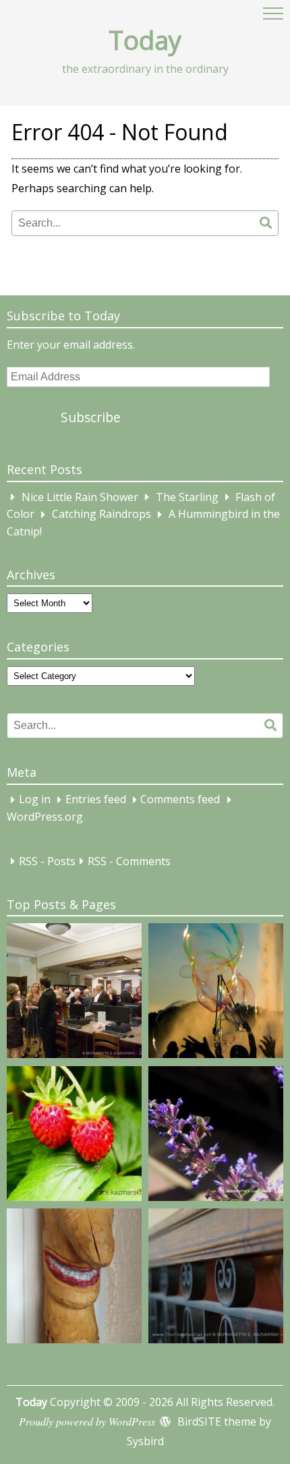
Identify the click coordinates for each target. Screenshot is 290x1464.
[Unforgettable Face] (74, 1278)
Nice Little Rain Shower (80, 497)
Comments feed (180, 799)
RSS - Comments (129, 861)
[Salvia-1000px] (215, 1136)
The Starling (187, 497)
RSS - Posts (47, 861)
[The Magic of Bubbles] (215, 993)
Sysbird (145, 1441)
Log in (35, 799)
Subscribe (91, 417)
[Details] (215, 1278)
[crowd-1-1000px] (74, 993)
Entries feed (95, 799)
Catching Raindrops (101, 514)
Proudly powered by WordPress (87, 1421)
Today (145, 39)
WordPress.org (45, 816)
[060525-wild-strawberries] (74, 1136)
